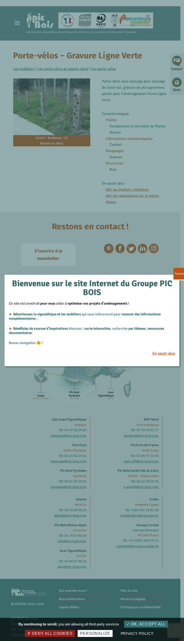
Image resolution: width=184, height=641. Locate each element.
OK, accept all (147, 624)
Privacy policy (137, 633)
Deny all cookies (52, 633)
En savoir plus (163, 353)
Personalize (95, 633)
